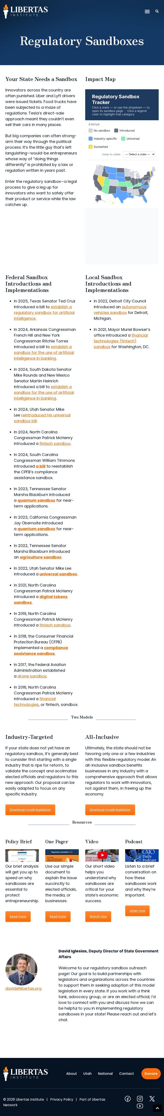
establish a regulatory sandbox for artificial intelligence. (44, 312)
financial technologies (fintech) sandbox (121, 341)
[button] (147, 11)
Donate (151, 1073)
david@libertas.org (23, 988)
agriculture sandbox (41, 557)
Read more (18, 916)
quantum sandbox (36, 500)
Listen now (137, 911)
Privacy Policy (61, 1099)
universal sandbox (58, 574)
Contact (126, 1073)
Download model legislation (30, 810)
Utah (87, 1073)
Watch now (98, 916)
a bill (40, 466)
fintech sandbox (55, 443)
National (105, 1073)
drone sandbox (32, 676)
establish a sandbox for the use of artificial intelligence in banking (44, 352)
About (71, 1073)
